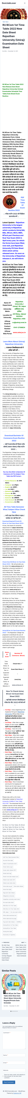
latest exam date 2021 (9, 879)
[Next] (23, 992)
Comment (6, 1032)
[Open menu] (24, 3)
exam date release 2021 (9, 870)
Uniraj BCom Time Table (9, 928)
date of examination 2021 (10, 863)
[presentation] (14, 982)
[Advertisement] (14, 69)
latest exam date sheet (9, 883)
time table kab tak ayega (9, 918)
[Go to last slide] (4, 992)
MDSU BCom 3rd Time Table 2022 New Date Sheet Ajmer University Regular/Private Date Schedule (20, 949)
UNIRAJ (19, 921)
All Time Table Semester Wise (11, 857)
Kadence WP (17, 1093)
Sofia (5, 51)
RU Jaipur (6, 912)
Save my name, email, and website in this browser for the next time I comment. (14, 1076)
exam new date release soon (10, 876)
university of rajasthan (9, 934)
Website (5, 1070)
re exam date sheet (8, 902)
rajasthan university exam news (11, 899)
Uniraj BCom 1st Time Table (10, 925)
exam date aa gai (8, 866)
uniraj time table (7, 931)
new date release (18, 886)
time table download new (9, 915)
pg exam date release (9, 892)
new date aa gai (7, 886)
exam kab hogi (7, 873)
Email (5, 1063)
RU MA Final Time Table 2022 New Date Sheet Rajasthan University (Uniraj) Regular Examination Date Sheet (7, 951)
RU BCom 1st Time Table (9, 905)
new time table (7, 889)
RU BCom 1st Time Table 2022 (11, 909)
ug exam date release (9, 921)
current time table (8, 860)
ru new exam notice (16, 912)
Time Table (5, 21)
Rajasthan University (8, 896)
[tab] (10, 1011)
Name (5, 1055)
